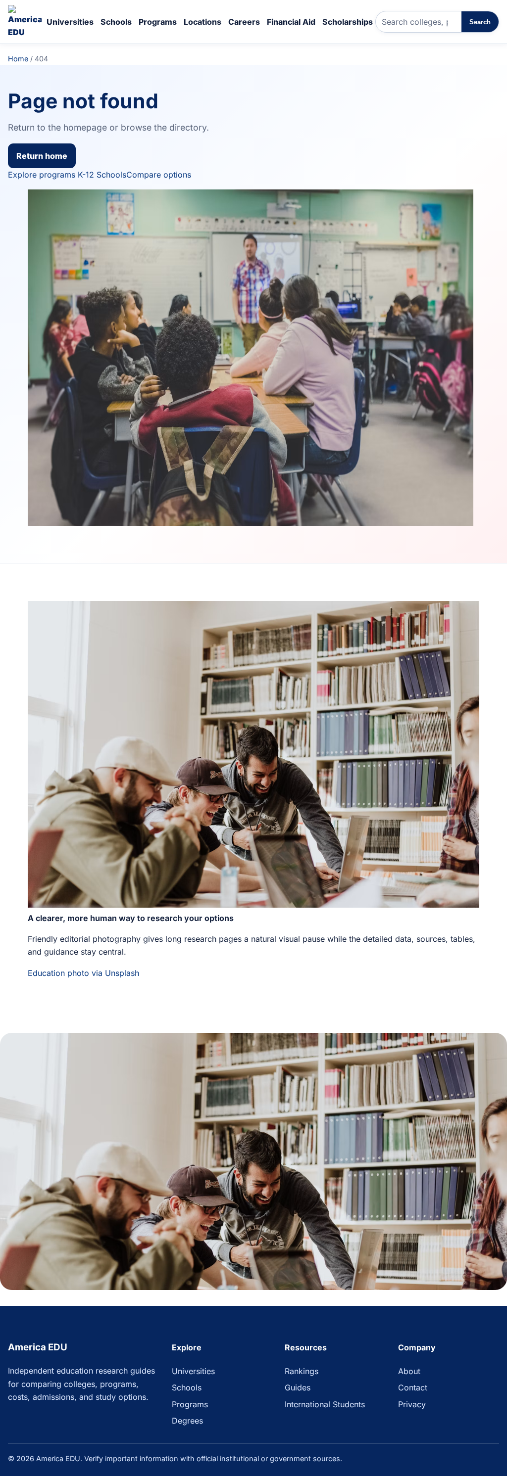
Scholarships (347, 22)
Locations (202, 22)
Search (480, 22)
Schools (116, 22)
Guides (297, 1387)
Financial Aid (291, 22)
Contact (412, 1387)
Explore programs (41, 175)
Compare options (158, 175)
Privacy (412, 1404)
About (409, 1371)
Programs (158, 22)
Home (18, 58)
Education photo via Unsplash (83, 973)
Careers (244, 22)
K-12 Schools (102, 175)
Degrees (187, 1421)
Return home (41, 156)
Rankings (301, 1371)
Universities (70, 22)
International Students (325, 1404)
